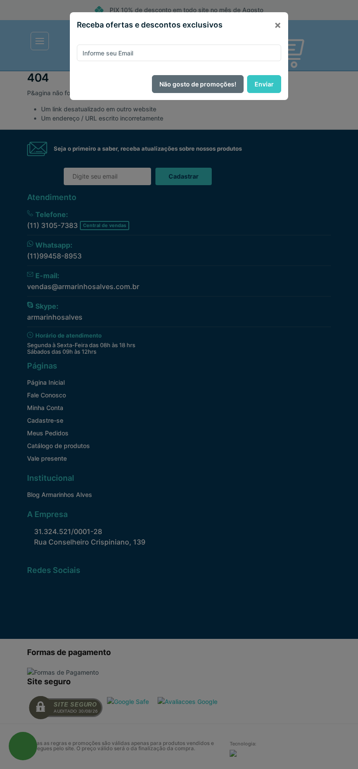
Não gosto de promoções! (197, 84)
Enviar (264, 84)
